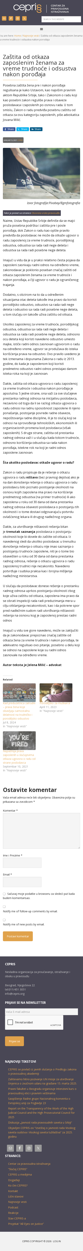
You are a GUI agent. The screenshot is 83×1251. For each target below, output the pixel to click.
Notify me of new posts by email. (23, 924)
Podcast (13, 1207)
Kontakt (13, 1191)
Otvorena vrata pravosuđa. (45, 213)
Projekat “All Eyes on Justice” (26, 1224)
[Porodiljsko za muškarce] (56, 692)
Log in (57, 1241)
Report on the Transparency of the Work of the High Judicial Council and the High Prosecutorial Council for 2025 (41, 1113)
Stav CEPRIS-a (17, 1218)
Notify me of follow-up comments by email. (30, 911)
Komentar (10, 810)
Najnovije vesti (17, 1202)
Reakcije (13, 1213)
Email (7, 874)
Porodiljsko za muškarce (55, 703)
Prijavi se (14, 1041)
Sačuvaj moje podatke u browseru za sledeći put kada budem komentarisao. (39, 896)
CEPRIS (41, 8)
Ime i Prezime (12, 855)
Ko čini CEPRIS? (17, 1185)
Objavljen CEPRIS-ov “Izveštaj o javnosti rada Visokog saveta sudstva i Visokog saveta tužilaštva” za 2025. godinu (41, 1132)
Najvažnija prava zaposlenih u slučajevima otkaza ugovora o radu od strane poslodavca (19, 756)
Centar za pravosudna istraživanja (29, 1164)
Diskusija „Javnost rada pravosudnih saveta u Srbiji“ (40, 1122)
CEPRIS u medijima (20, 1174)
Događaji (14, 1180)
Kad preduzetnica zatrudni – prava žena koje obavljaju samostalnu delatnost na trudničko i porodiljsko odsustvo (19, 710)
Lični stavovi (15, 1196)
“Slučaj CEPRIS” (17, 1169)
